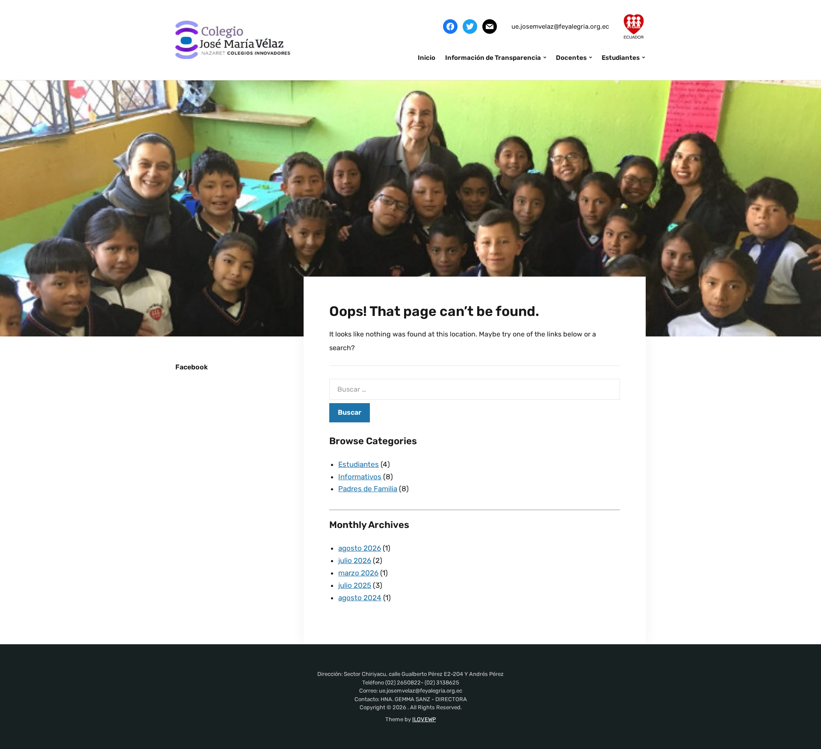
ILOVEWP (424, 719)
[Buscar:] (474, 389)
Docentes (571, 58)
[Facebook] (450, 26)
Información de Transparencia (493, 58)
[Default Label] (489, 26)
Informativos (359, 476)
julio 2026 (354, 560)
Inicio (426, 58)
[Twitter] (470, 26)
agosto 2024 (359, 597)
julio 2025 (354, 585)
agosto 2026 (359, 548)
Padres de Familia (367, 488)
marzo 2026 (358, 573)
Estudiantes (621, 58)
